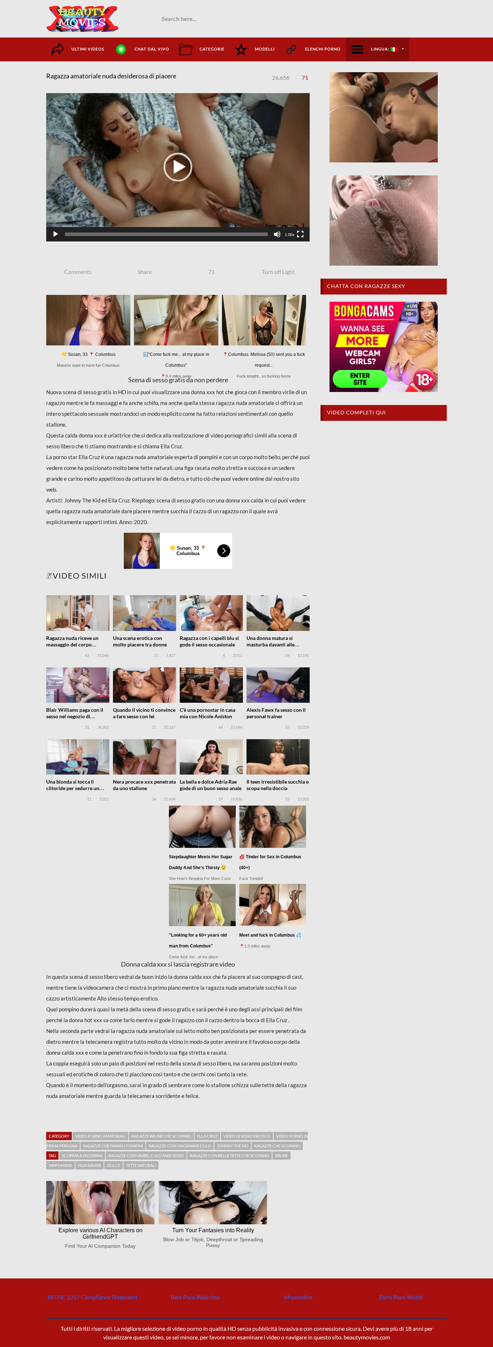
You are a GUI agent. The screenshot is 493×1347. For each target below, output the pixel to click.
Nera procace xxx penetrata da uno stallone (144, 785)
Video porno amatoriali (100, 1136)
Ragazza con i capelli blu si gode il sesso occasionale (209, 641)
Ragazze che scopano (277, 1145)
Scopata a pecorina (82, 1155)
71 (305, 77)
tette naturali (141, 1165)
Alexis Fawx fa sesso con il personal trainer (276, 713)
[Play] (55, 234)
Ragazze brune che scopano (161, 1136)
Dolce (113, 1165)
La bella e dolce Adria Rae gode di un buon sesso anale (210, 785)
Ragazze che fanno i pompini (113, 1145)
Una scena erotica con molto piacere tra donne (140, 641)
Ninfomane (60, 1165)
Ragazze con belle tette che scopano (229, 1155)
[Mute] (277, 234)
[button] (177, 167)
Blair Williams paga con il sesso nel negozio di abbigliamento (74, 716)
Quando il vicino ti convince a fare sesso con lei (144, 713)
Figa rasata (89, 1165)
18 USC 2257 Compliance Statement (92, 1297)
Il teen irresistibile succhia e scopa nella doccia (278, 785)
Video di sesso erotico (246, 1136)
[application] (178, 167)
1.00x (290, 234)
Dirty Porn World (401, 1297)
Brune (281, 1155)
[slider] (166, 234)
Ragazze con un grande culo (180, 1145)
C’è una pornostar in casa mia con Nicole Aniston (207, 713)
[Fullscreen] (300, 234)
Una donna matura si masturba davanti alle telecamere (271, 644)
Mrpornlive (298, 1297)
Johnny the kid (232, 1145)
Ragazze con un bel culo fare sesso (146, 1155)
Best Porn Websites (195, 1297)
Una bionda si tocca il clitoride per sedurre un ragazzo (72, 788)
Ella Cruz (207, 1136)
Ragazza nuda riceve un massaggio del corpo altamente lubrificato (72, 644)
